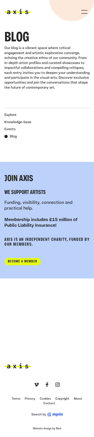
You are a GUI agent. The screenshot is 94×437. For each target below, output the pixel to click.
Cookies (45, 398)
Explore (10, 115)
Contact (49, 403)
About (78, 398)
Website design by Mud (47, 428)
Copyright (62, 398)
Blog (13, 136)
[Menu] (84, 11)
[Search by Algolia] (47, 414)
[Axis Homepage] (17, 11)
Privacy (30, 398)
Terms (16, 398)
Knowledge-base (17, 122)
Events (10, 129)
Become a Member (22, 261)
